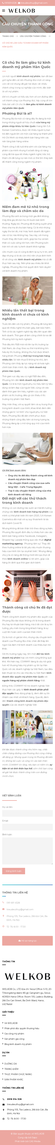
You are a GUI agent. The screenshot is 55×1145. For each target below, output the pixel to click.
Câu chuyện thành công (33, 36)
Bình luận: (7, 834)
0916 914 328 (14, 1099)
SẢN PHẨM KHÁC (13, 1079)
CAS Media (34, 1141)
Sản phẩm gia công (14, 1039)
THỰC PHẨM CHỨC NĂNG (18, 1074)
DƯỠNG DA (10, 1063)
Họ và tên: (7, 807)
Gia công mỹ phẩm (14, 1033)
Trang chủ (8, 36)
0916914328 (10, 3)
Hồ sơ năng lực (29, 940)
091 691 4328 (13, 902)
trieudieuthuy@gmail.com (34, 3)
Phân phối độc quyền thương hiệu (21, 1028)
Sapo (34, 1137)
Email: (5, 820)
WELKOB (39, 1133)
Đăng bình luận (13, 871)
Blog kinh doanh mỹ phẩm (18, 1044)
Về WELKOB (10, 1023)
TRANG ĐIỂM (11, 1069)
